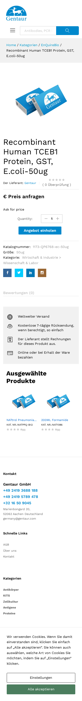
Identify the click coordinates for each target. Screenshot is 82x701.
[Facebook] (7, 273)
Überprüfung (56, 185)
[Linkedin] (30, 273)
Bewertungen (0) (18, 293)
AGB (6, 544)
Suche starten (67, 30)
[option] (41, 100)
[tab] (41, 293)
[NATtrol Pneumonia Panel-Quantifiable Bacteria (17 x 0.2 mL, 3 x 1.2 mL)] (24, 401)
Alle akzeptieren (41, 689)
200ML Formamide (54, 420)
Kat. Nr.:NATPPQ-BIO (20, 424)
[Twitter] (19, 273)
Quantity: (25, 219)
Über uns (9, 550)
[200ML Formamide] (58, 401)
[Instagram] (42, 273)
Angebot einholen (40, 230)
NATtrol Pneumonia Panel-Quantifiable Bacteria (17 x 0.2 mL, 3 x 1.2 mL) (24, 420)
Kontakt (8, 556)
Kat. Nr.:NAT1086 (51, 424)
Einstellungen (41, 678)
